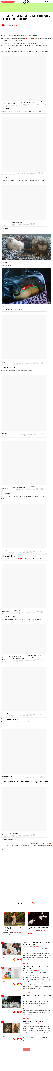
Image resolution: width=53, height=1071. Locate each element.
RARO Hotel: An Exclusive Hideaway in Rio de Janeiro (37, 996)
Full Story (6, 935)
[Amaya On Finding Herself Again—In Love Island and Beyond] (12, 949)
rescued (25, 111)
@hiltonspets (29, 38)
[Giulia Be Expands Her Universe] (12, 1028)
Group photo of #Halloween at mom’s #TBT (14, 222)
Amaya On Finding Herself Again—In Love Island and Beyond (37, 943)
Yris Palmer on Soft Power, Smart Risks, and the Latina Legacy (12, 928)
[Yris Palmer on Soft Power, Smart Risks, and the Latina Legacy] (14, 918)
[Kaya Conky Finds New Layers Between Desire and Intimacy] (38, 918)
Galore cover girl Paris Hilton (18, 30)
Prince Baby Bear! (7, 551)
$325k (17, 33)
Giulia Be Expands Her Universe (34, 1021)
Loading (26, 1049)
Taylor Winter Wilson (17, 932)
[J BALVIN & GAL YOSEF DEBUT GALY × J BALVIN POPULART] (12, 973)
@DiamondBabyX (6, 714)
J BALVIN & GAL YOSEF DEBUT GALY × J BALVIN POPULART (36, 967)
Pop (3, 25)
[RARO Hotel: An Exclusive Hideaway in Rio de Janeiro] (12, 1001)
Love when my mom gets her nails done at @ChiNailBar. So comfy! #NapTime (23, 102)
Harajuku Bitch (6, 362)
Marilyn (4, 433)
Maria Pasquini (16, 25)
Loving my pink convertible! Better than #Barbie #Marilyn (18, 487)
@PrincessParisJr (7, 776)
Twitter (49, 846)
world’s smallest (16, 559)
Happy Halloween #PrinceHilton (11, 611)
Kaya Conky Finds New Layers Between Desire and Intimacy (38, 928)
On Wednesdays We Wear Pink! (10, 834)
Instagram (44, 846)
